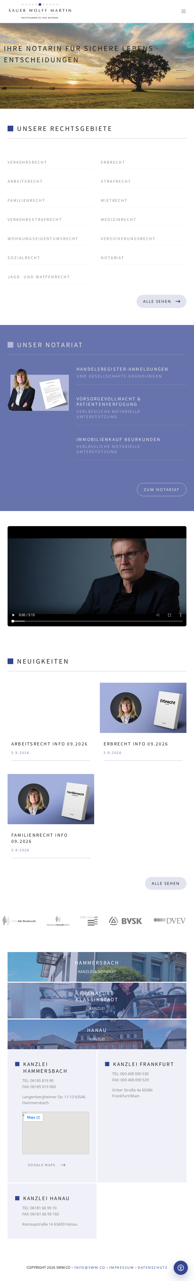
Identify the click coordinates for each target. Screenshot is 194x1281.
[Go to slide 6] (181, 95)
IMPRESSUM (121, 1267)
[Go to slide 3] (181, 70)
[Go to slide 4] (181, 78)
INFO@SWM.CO (90, 1267)
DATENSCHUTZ (153, 1267)
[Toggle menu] (183, 11)
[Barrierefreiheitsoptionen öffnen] (180, 1267)
